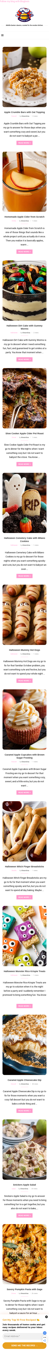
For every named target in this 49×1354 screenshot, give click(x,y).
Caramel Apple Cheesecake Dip (24, 1080)
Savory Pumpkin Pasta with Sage (24, 1289)
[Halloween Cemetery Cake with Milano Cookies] (24, 503)
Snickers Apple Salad (24, 1185)
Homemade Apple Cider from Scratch (24, 217)
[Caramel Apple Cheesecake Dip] (24, 1045)
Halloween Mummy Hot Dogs (24, 650)
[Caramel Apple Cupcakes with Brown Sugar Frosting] (24, 719)
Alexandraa (25, 116)
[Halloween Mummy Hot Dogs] (24, 615)
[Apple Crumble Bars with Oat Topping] (24, 77)
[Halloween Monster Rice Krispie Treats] (24, 936)
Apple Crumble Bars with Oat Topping (24, 112)
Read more (23, 143)
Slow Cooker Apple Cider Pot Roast (25, 433)
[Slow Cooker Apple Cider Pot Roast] (24, 398)
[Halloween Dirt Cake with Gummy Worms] (24, 290)
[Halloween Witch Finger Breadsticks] (24, 831)
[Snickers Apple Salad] (24, 1149)
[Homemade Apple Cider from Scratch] (24, 182)
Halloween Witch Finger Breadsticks (24, 866)
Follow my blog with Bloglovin (14, 1)
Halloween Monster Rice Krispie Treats (24, 971)
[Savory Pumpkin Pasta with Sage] (24, 1254)
